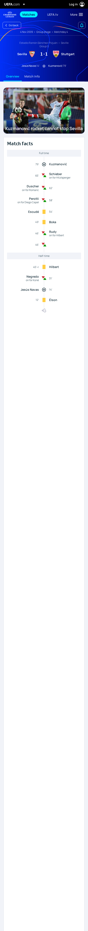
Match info (32, 76)
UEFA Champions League (9, 14)
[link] (29, 14)
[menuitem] (31, 14)
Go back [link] (13, 25)
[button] (75, 14)
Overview (12, 76)
